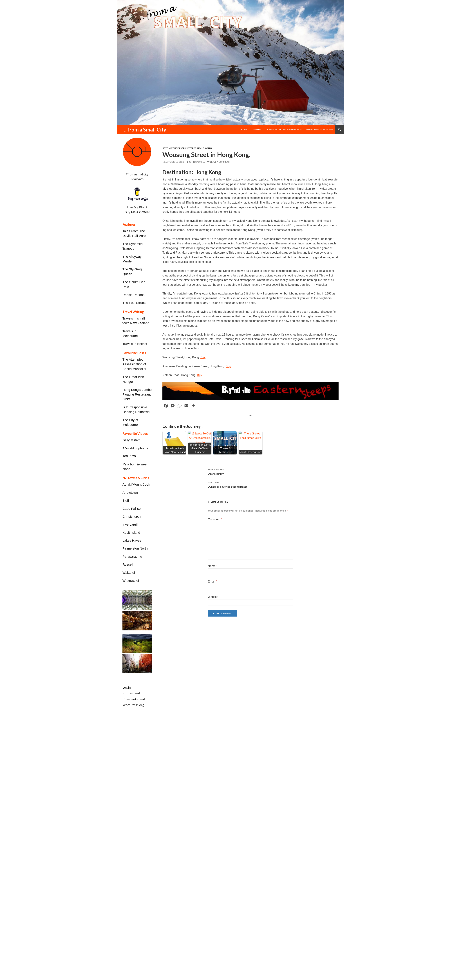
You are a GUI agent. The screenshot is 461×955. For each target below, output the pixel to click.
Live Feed (256, 129)
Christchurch (131, 516)
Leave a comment (220, 161)
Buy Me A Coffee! (137, 212)
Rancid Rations (133, 295)
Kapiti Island (131, 532)
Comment (215, 519)
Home (244, 129)
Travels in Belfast (134, 344)
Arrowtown (130, 492)
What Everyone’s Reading (319, 129)
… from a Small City (144, 129)
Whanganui (130, 580)
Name (212, 566)
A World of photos (135, 448)
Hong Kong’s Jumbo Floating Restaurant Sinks (137, 394)
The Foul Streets (134, 303)
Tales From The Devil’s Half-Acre (282, 129)
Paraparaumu (132, 556)
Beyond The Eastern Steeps (179, 148)
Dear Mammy (217, 471)
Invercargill (130, 524)
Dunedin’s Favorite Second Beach (227, 484)
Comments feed (133, 699)
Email (212, 581)
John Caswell (197, 161)
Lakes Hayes (131, 540)
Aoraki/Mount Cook (136, 484)
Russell (127, 564)
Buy (202, 357)
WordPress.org (133, 705)
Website (213, 596)
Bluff (125, 500)
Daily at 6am (131, 440)
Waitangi (128, 572)
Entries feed (131, 693)
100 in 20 (129, 456)
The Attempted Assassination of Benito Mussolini (134, 364)
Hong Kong (204, 148)
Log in (126, 687)
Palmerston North (135, 548)
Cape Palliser (132, 508)
